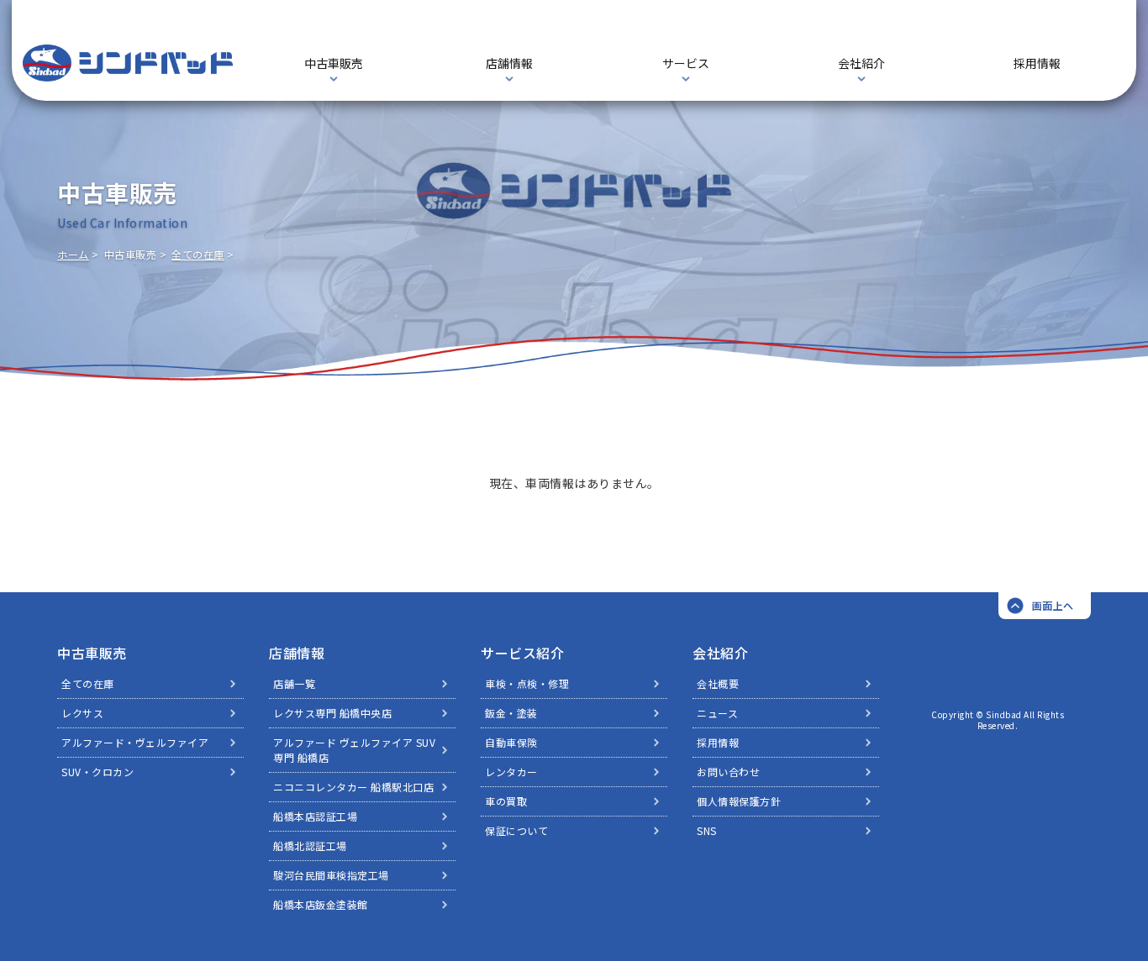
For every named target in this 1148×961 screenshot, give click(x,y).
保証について (516, 830)
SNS (707, 830)
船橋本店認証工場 (315, 816)
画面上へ (1053, 605)
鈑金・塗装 (511, 713)
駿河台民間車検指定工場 (331, 875)
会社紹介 (720, 653)
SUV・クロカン (97, 771)
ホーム (73, 254)
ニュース (717, 713)
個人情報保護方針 (739, 801)
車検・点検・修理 (527, 683)
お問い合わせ (728, 771)
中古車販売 (92, 653)
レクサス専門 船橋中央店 (332, 713)
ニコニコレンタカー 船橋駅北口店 (353, 787)
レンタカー (511, 771)
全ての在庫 (197, 254)
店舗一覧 (294, 683)
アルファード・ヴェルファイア (134, 742)
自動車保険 (511, 742)
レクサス (82, 713)
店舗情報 (296, 653)
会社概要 (718, 683)
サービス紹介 (522, 653)
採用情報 (1037, 63)
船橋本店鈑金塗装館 (320, 904)
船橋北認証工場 (310, 845)
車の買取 (506, 801)
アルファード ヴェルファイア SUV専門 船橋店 (354, 749)
